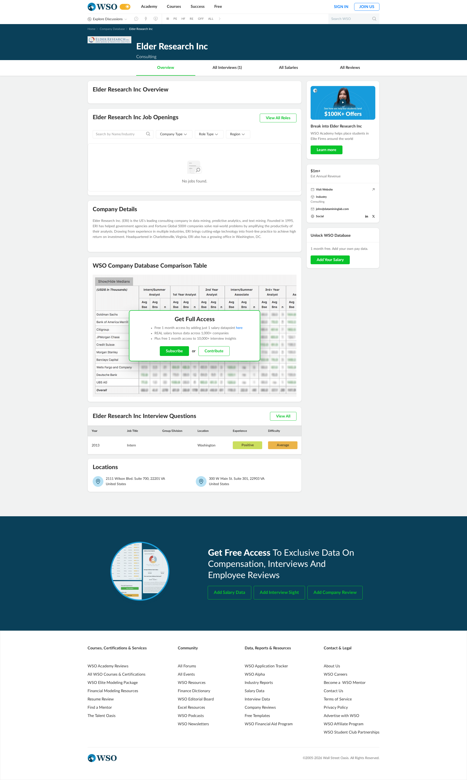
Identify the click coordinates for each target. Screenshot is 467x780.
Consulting (317, 201)
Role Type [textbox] (206, 134)
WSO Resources (192, 683)
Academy (149, 7)
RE (191, 18)
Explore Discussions (108, 19)
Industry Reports (259, 683)
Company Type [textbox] (171, 134)
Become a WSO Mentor (345, 683)
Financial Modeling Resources (113, 691)
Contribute (214, 351)
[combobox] (174, 134)
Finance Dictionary (194, 691)
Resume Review (101, 699)
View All (283, 416)
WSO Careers (335, 674)
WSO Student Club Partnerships (351, 732)
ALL (210, 18)
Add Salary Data (229, 592)
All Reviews (350, 68)
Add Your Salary (330, 260)
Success (198, 7)
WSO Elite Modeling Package (113, 683)
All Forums (187, 666)
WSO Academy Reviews (108, 666)
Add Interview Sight (279, 592)
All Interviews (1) (227, 68)
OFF (201, 18)
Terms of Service (338, 699)
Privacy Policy (336, 707)
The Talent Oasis (102, 716)
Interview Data (257, 699)
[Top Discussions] (146, 18)
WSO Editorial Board (196, 699)
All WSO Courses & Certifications (116, 674)
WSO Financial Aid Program (269, 724)
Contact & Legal (337, 648)
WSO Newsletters (193, 724)
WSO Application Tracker (266, 666)
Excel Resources (191, 707)
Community (188, 648)
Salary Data (254, 691)
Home (91, 28)
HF (183, 18)
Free (218, 7)
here (239, 328)
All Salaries (288, 68)
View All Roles (278, 118)
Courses (174, 7)
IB (167, 18)
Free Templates (257, 716)
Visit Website (324, 189)
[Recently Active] (136, 18)
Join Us (366, 7)
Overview (165, 68)
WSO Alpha (255, 674)
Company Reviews (260, 707)
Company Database (112, 28)
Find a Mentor (100, 707)
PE (175, 18)
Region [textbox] (235, 134)
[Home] (102, 7)
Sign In (341, 7)
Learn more (326, 150)
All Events (186, 674)
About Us (332, 666)
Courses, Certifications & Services (117, 648)
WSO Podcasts (191, 716)
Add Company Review (335, 592)
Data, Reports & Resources (268, 648)
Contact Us (333, 691)
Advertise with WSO (341, 716)
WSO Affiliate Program (343, 724)
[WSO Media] (155, 18)
